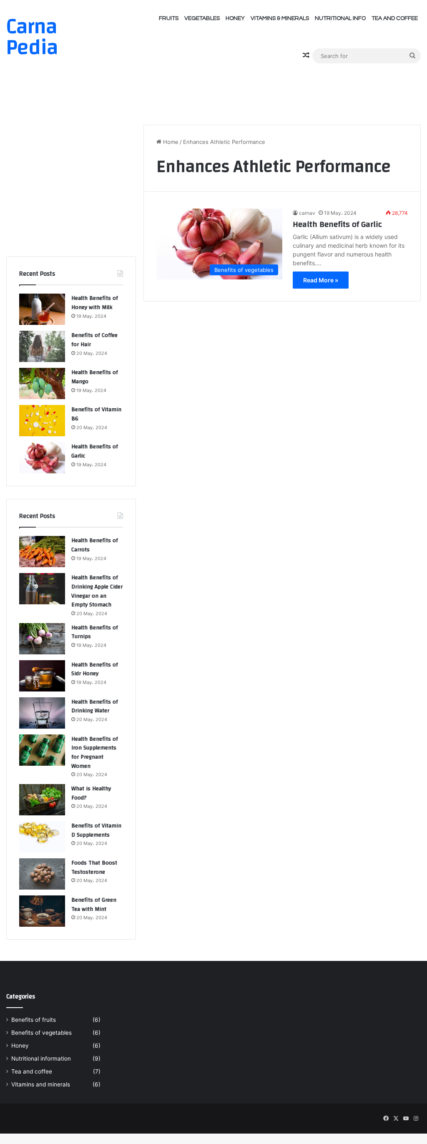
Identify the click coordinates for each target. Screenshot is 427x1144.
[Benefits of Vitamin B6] (42, 420)
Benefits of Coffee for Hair (94, 340)
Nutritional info (340, 18)
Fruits (168, 18)
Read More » (320, 280)
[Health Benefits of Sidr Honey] (42, 675)
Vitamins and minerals (40, 1084)
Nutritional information (41, 1058)
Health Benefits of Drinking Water (94, 706)
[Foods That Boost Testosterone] (42, 874)
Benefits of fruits (33, 1019)
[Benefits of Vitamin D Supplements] (42, 836)
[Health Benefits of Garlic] (42, 457)
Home (169, 141)
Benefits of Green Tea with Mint (93, 905)
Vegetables (202, 18)
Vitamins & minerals (280, 18)
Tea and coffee (395, 18)
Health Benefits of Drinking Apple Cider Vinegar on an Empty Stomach (97, 591)
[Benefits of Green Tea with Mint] (42, 911)
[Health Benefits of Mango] (42, 383)
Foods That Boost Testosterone (94, 867)
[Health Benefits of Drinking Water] (42, 713)
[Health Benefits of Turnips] (42, 638)
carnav (307, 213)
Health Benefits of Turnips (94, 632)
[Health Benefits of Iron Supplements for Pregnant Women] (42, 750)
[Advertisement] (213, 91)
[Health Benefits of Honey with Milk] (42, 309)
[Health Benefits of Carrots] (42, 551)
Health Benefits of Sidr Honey (94, 669)
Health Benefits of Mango (94, 377)
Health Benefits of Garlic (337, 224)
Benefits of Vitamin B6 (96, 414)
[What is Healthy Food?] (42, 799)
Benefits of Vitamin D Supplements (96, 830)
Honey (235, 18)
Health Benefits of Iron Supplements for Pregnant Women (94, 753)
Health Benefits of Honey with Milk (94, 303)
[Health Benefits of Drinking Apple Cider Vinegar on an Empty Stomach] (42, 588)
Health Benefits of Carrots (94, 545)
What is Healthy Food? (91, 793)
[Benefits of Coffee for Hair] (42, 346)
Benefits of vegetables (41, 1032)
